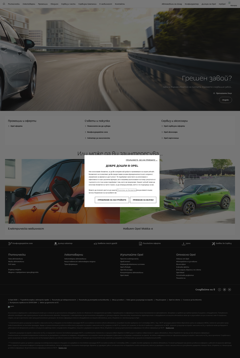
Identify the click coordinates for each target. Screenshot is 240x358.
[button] (142, 160)
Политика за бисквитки (126, 190)
